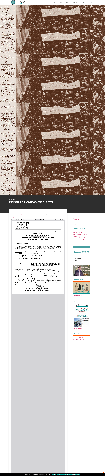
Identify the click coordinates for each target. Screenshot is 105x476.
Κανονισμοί (67, 2)
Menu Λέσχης (82, 246)
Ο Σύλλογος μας (84, 2)
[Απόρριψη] (103, 474)
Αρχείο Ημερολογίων (78, 295)
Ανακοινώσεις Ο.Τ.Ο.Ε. (13, 199)
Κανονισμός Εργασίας (78, 232)
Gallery (92, 2)
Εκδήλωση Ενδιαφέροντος (79, 339)
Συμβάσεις (75, 2)
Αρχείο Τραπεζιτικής (78, 328)
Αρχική (53, 2)
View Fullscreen (14, 217)
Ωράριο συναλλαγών (78, 241)
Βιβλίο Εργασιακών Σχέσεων (80, 234)
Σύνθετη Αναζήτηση (78, 224)
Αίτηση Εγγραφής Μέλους (79, 239)
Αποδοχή (54, 474)
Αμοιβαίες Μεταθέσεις (78, 337)
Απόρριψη (59, 474)
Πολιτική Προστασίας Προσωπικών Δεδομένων (71, 474)
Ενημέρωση (59, 2)
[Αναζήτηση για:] (81, 217)
